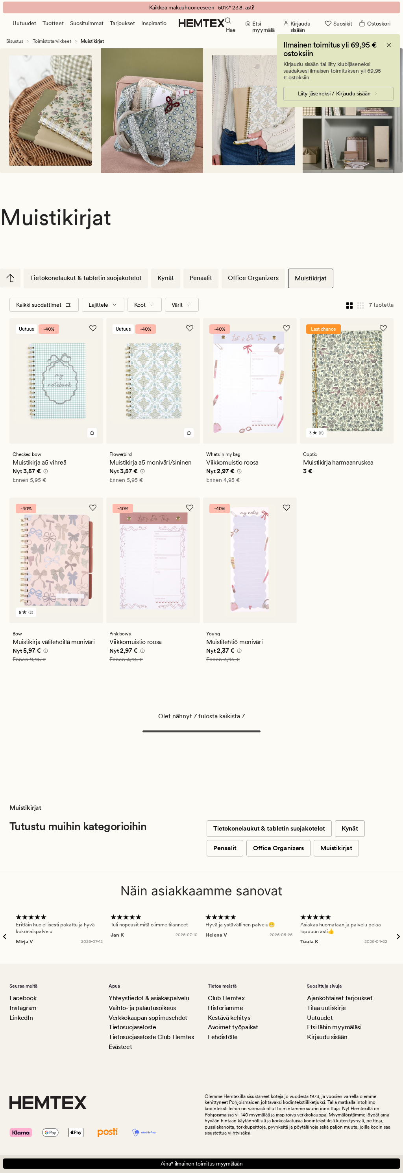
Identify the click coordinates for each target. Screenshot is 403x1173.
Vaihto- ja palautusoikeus (142, 1008)
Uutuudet (24, 23)
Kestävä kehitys (229, 1017)
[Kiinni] (389, 45)
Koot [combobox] (140, 305)
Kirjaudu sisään (327, 1037)
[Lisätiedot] (44, 472)
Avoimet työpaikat (233, 1027)
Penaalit (201, 278)
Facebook (22, 998)
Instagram (23, 1008)
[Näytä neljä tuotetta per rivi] (349, 304)
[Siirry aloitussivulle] (202, 23)
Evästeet (120, 1046)
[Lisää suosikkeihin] (93, 328)
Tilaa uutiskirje (326, 1008)
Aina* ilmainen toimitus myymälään (202, 1163)
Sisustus (14, 41)
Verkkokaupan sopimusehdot (148, 1017)
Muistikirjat (311, 278)
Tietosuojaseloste (132, 1027)
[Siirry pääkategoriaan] (10, 278)
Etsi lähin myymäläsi (334, 1027)
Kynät (165, 278)
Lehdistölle (222, 1037)
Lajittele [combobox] (98, 305)
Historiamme (225, 1008)
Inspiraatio (153, 23)
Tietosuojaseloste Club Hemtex (151, 1037)
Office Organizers (253, 278)
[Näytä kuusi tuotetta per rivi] (360, 304)
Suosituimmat (87, 23)
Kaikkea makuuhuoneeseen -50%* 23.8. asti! (201, 7)
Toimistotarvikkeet (52, 41)
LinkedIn (21, 1017)
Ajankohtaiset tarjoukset (339, 998)
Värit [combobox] (177, 305)
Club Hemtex (226, 998)
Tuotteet (53, 23)
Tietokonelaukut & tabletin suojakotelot (86, 278)
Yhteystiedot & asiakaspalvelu (149, 998)
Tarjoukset (122, 23)
